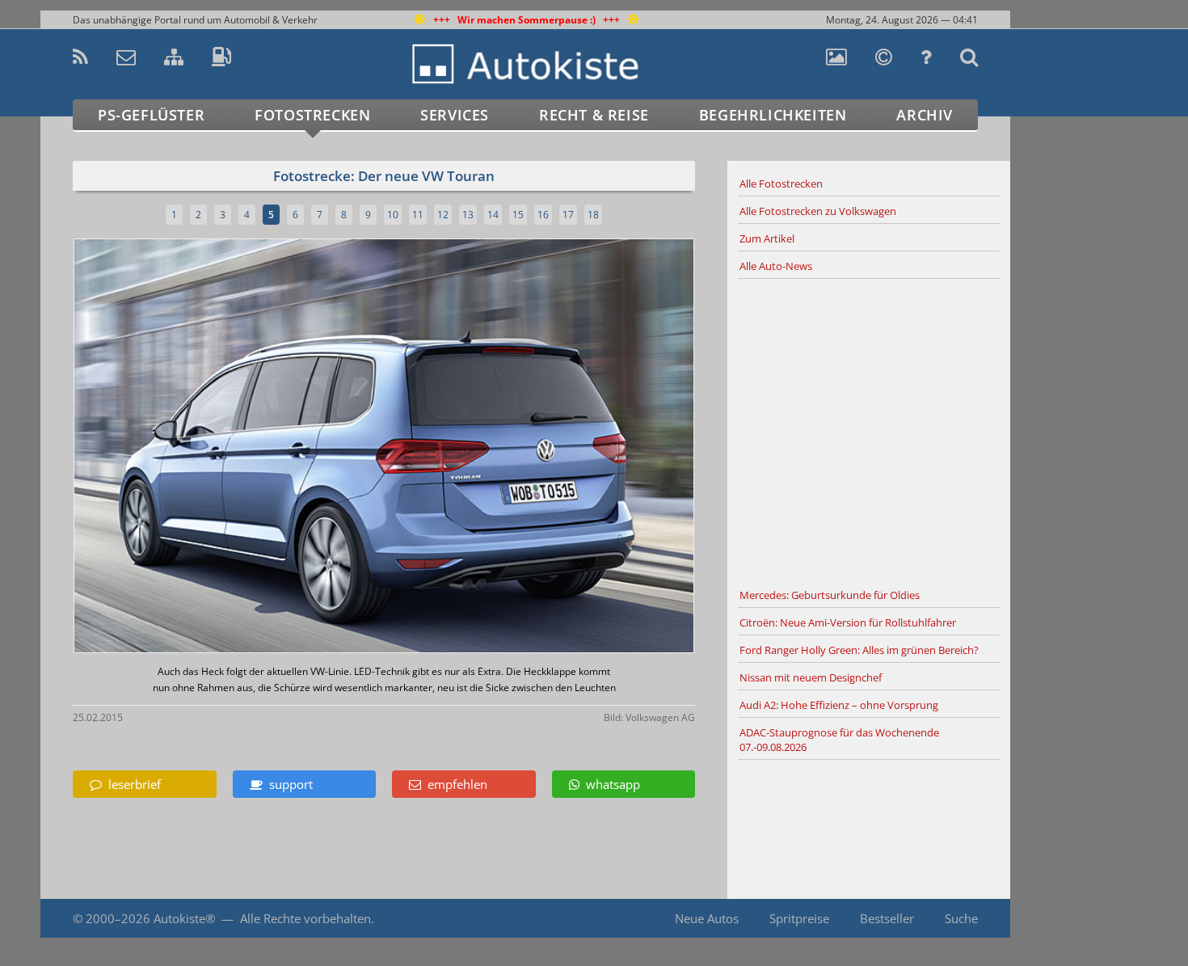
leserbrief (131, 784)
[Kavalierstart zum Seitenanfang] (1044, 919)
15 (518, 214)
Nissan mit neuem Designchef (810, 677)
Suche (961, 918)
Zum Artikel (766, 238)
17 (568, 214)
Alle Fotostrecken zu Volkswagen (817, 211)
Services (454, 114)
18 (593, 214)
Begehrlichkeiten (773, 114)
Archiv (924, 114)
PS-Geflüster (151, 114)
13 (468, 214)
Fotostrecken (312, 114)
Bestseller (887, 918)
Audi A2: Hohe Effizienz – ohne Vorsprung (838, 705)
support (288, 784)
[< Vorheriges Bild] (147, 447)
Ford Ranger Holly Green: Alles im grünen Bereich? (859, 650)
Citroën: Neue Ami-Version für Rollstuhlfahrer (847, 622)
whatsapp (609, 784)
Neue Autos (707, 918)
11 (417, 214)
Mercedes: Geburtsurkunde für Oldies (829, 595)
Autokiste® (184, 918)
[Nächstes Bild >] (486, 447)
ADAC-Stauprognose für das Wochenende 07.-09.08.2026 (839, 739)
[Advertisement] (868, 431)
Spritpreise (799, 918)
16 (543, 214)
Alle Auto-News (775, 266)
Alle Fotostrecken (781, 183)
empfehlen (454, 784)
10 (392, 214)
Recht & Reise (594, 114)
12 (443, 214)
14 (493, 214)
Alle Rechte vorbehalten (305, 918)
